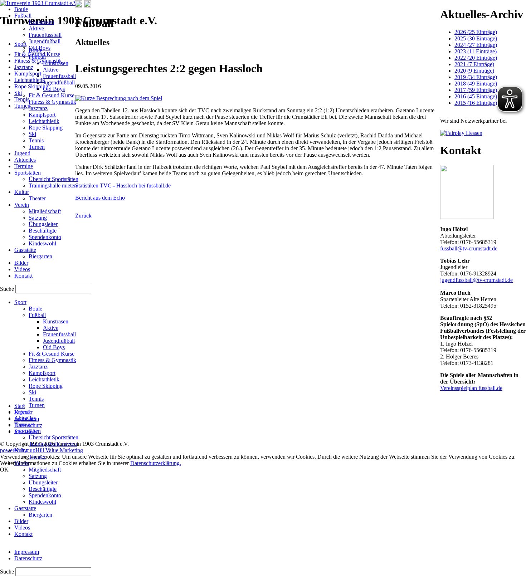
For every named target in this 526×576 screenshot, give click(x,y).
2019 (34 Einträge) (475, 77)
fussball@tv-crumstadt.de (468, 248)
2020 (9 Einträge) (474, 71)
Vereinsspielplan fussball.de (471, 388)
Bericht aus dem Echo (100, 198)
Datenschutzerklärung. (155, 463)
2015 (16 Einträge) (475, 103)
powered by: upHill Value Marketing (41, 450)
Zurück (83, 216)
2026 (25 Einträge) (475, 32)
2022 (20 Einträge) (475, 58)
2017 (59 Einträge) (475, 90)
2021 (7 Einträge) (474, 64)
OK (4, 470)
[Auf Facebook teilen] (78, 6)
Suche (7, 571)
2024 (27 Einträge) (475, 45)
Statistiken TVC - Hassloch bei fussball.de (123, 185)
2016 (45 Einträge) (475, 96)
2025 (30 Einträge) (475, 38)
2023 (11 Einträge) (475, 51)
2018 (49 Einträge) (475, 83)
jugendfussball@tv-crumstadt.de (476, 280)
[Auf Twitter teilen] (87, 6)
